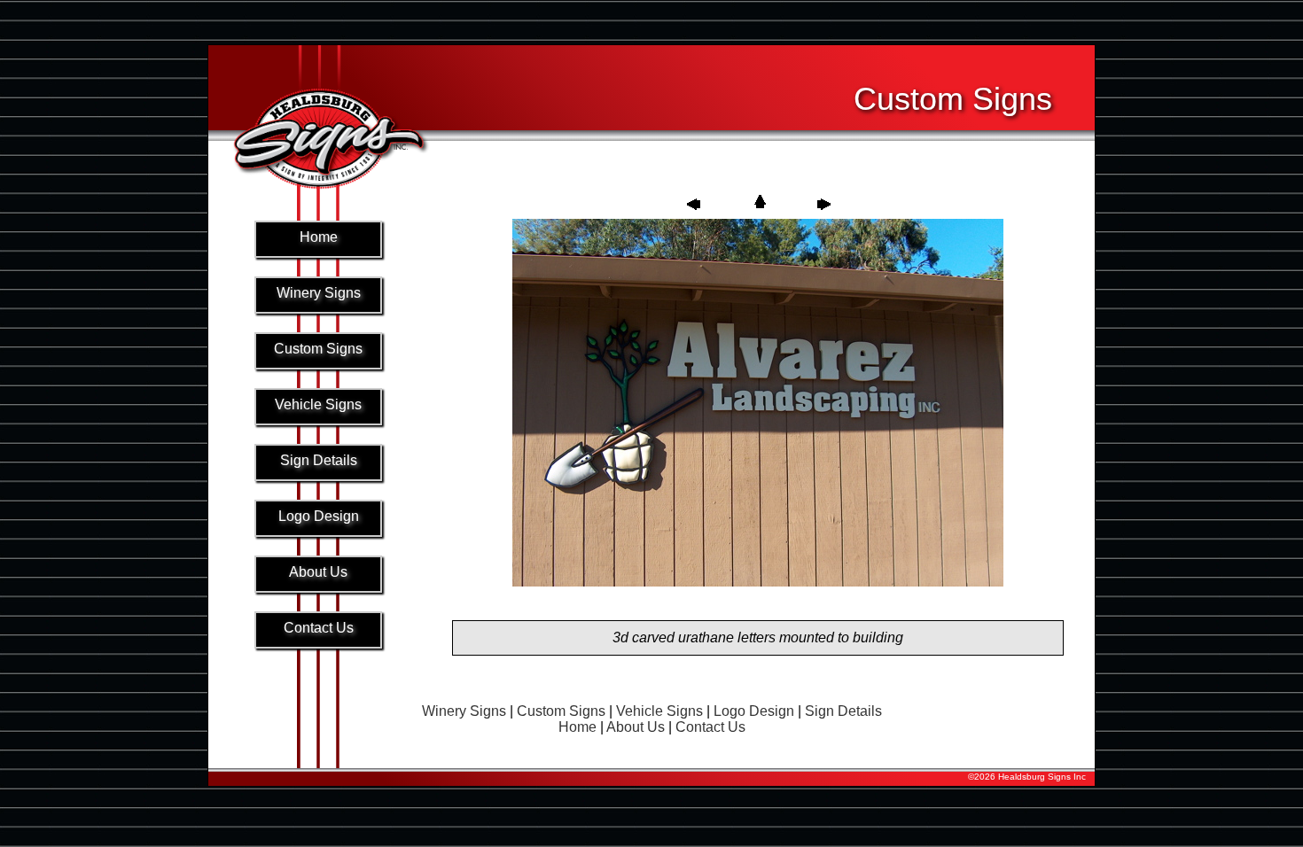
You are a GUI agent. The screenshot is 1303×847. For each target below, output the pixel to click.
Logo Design (754, 711)
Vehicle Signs (659, 711)
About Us (635, 726)
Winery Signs (464, 711)
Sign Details (843, 711)
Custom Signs (561, 711)
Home (577, 726)
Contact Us (710, 726)
